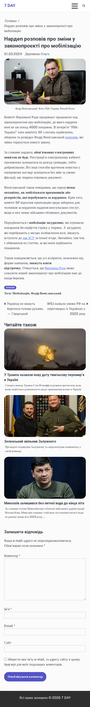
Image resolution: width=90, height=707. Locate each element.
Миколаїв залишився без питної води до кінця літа (44, 503)
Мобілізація (20, 293)
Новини (10, 287)
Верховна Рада (55, 268)
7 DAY (9, 5)
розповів (71, 137)
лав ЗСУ (29, 238)
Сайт (7, 643)
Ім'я (8, 609)
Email (9, 626)
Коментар (12, 556)
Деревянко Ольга (37, 54)
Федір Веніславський (46, 293)
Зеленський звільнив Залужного (30, 441)
